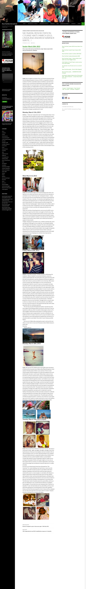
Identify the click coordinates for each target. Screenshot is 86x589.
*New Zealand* (77, 88)
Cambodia (4, 132)
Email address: (4, 97)
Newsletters (4, 165)
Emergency (52, 23)
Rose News (4, 179)
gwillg (33, 42)
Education (4, 140)
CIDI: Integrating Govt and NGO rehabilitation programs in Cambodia (37, 530)
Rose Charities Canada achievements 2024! (71, 56)
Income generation (5, 157)
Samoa (3, 181)
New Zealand (4, 163)
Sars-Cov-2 (4, 182)
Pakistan (3, 173)
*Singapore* (77, 89)
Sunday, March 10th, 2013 (31, 46)
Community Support (5, 137)
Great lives (4, 150)
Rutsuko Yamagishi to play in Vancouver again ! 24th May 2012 (36, 525)
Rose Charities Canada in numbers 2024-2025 (71, 53)
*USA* (63, 89)
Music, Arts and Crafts (6, 160)
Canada (3, 134)
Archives (73, 23)
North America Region (6, 166)
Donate (79, 23)
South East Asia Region (6, 186)
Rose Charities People (6, 178)
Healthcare (41, 30)
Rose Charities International (9, 24)
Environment (4, 145)
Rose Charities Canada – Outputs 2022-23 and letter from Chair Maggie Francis (71, 59)
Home (24, 23)
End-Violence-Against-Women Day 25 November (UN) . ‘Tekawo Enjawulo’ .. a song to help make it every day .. (72, 76)
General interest (26, 30)
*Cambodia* (72, 89)
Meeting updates (5, 158)
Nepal (3, 161)
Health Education (34, 30)
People (3, 174)
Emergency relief (5, 142)
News (58, 23)
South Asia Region (5, 184)
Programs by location (32, 23)
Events (3, 147)
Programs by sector (44, 23)
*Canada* (64, 88)
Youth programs (5, 189)
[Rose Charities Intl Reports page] (7, 60)
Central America (5, 136)
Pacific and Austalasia (6, 169)
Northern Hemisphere (6, 168)
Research (3, 176)
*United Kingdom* (70, 88)
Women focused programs (6, 187)
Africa (3, 131)
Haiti (3, 152)
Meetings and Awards (64, 23)
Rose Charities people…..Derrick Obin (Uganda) (72, 69)
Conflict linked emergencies (7, 139)
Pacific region (4, 171)
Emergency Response (6, 144)
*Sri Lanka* (67, 89)
